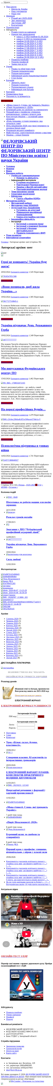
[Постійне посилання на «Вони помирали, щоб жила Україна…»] (9, 301)
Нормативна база (14, 94)
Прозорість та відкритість (18, 96)
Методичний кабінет (21, 203)
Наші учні (15, 14)
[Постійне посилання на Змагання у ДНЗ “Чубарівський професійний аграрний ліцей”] (7, 524)
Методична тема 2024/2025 (24, 205)
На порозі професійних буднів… (23, 409)
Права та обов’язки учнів (23, 69)
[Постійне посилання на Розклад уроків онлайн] (10, 512)
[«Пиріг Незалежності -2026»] (8, 576)
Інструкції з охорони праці (29, 224)
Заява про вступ (19, 64)
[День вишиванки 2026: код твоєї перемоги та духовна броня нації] (7, 588)
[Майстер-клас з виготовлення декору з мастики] (14, 593)
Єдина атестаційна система (30, 217)
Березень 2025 (12, 655)
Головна (10, 166)
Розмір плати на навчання (23, 32)
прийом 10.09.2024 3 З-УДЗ (29, 41)
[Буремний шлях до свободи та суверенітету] (10, 579)
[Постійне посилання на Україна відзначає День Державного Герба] (8, 340)
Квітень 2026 (12, 626)
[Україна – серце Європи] (8, 595)
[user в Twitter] (2, 256)
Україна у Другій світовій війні (31, 187)
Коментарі (10, 737)
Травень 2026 (12, 623)
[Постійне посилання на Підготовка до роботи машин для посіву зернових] (11, 497)
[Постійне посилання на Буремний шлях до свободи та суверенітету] (15, 829)
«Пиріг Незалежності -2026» (19, 107)
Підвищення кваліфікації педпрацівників (29, 213)
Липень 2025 (11, 646)
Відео (9, 171)
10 (27, 485)
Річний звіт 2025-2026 (21, 18)
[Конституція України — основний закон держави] (8, 583)
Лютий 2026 (11, 630)
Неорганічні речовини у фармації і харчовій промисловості (25, 791)
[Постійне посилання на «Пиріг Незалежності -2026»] (14, 817)
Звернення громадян (15, 1046)
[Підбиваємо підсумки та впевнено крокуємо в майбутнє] (21, 602)
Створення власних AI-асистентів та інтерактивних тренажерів (26, 758)
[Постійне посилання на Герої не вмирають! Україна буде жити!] (8, 276)
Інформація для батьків (22, 89)
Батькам (10, 80)
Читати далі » (7, 281)
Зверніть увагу (18, 83)
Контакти (10, 92)
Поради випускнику (20, 73)
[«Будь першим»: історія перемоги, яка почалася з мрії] (5, 586)
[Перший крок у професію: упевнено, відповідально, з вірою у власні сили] (7, 581)
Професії (10, 1017)
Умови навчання (13, 1015)
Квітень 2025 (12, 653)
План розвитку (13, 235)
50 (4, 487)
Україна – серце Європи (17, 135)
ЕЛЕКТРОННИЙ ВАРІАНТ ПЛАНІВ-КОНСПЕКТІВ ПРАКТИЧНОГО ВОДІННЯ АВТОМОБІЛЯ (27, 775)
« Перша (20, 485)
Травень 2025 (12, 651)
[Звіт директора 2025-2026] (11, 604)
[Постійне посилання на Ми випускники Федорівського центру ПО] (13, 383)
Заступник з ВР (18, 23)
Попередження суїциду (22, 87)
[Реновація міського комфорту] (14, 590)
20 (29, 485)
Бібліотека (16, 196)
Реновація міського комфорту (20, 130)
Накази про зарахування (23, 34)
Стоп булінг (16, 78)
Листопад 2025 (12, 637)
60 (6, 487)
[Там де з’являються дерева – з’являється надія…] (5, 606)
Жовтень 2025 (12, 639)
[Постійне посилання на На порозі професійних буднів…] (21, 419)
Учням (9, 66)
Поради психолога (20, 85)
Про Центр (11, 7)
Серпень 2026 (12, 619)
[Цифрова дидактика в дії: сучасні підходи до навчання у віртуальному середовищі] (7, 599)
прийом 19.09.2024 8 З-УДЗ (29, 53)
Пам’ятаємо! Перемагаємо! (30, 185)
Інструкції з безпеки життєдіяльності (26, 229)
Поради (9, 1019)
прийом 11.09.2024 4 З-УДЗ (29, 44)
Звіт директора (18, 21)
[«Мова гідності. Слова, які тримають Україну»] (10, 574)
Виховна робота (14, 173)
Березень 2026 (12, 628)
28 (32, 485)
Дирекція (10, 16)
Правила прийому (20, 60)
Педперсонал (12, 27)
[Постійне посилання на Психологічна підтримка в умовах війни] (10, 460)
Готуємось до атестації (28, 210)
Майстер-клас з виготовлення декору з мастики (28, 133)
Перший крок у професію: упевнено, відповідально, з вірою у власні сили (23, 113)
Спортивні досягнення (23, 194)
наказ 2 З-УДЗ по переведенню (31, 39)
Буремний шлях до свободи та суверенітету (27, 110)
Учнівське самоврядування (25, 176)
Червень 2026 (12, 621)
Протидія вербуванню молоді (31, 189)
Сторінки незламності (27, 182)
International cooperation (18, 238)
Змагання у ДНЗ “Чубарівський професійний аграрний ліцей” (24, 530)
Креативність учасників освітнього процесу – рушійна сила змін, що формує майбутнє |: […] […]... (26, 863)
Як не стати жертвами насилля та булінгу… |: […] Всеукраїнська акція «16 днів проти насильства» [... (28, 883)
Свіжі (8, 735)
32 (40, 485)
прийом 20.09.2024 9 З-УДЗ (29, 55)
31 (38, 485)
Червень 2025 (12, 648)
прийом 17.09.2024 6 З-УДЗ (29, 48)
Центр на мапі (12, 1051)
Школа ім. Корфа (19, 9)
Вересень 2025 (12, 642)
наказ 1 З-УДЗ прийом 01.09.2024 (32, 37)
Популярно (11, 733)
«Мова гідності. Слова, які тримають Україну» (28, 105)
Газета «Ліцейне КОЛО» (28, 198)
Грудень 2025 (12, 635)
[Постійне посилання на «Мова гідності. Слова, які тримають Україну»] (15, 802)
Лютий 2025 (11, 658)
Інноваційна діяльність (23, 219)
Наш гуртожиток (19, 11)
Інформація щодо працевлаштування (29, 76)
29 (34, 485)
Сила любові (13, 559)
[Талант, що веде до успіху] (7, 609)
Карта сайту (11, 1053)
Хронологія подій (14, 1048)
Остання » (13, 487)
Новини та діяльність (27, 178)
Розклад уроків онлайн (19, 517)
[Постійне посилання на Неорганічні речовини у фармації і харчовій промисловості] (17, 785)
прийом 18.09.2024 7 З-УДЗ (29, 50)
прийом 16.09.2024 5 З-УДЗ (29, 46)
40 (2, 487)
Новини (10, 169)
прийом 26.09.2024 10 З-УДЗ (30, 57)
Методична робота (15, 201)
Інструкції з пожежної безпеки (31, 226)
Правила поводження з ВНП (30, 233)
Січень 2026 (11, 632)
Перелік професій (19, 62)
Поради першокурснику (22, 71)
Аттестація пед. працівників (25, 208)
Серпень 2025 (12, 644)
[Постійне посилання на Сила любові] (19, 554)
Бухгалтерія (17, 25)
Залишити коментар (19, 272)
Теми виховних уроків (22, 192)
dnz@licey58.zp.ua (14, 1070)
